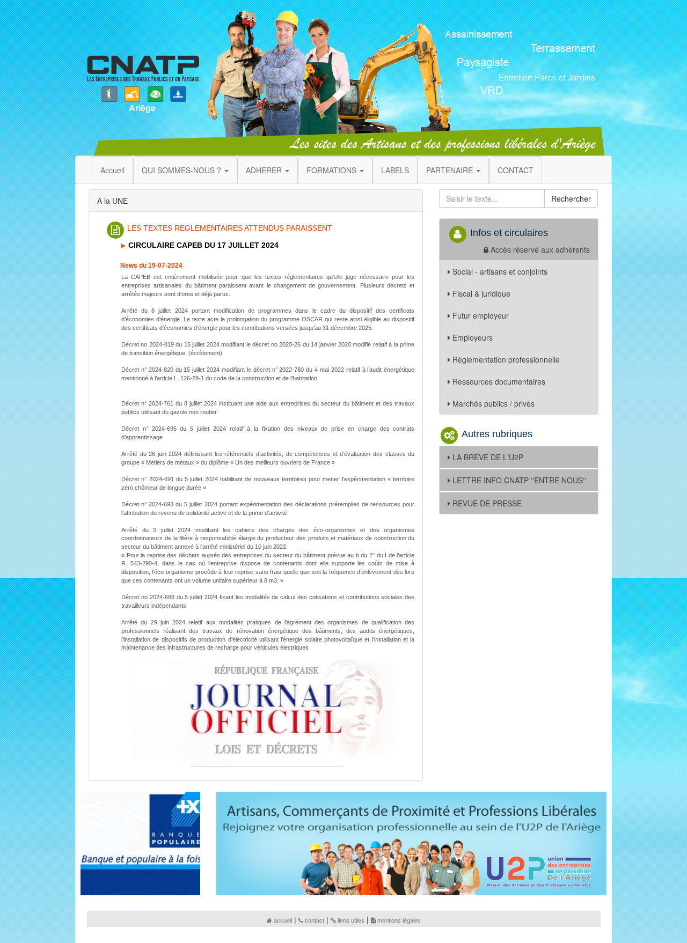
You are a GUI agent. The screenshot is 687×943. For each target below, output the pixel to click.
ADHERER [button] (265, 170)
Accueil (112, 170)
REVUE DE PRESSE (487, 503)
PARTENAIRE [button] (450, 170)
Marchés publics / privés (493, 403)
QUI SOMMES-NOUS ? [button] (182, 170)
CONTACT (515, 170)
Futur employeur (480, 315)
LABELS (395, 170)
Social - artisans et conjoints (499, 271)
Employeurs (472, 337)
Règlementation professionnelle (506, 359)
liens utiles (351, 920)
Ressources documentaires (498, 381)
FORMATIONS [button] (332, 170)
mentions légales (399, 920)
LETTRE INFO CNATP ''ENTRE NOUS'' (519, 480)
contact (314, 920)
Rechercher (571, 198)
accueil (283, 920)
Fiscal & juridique (481, 293)
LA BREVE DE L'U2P (487, 457)
